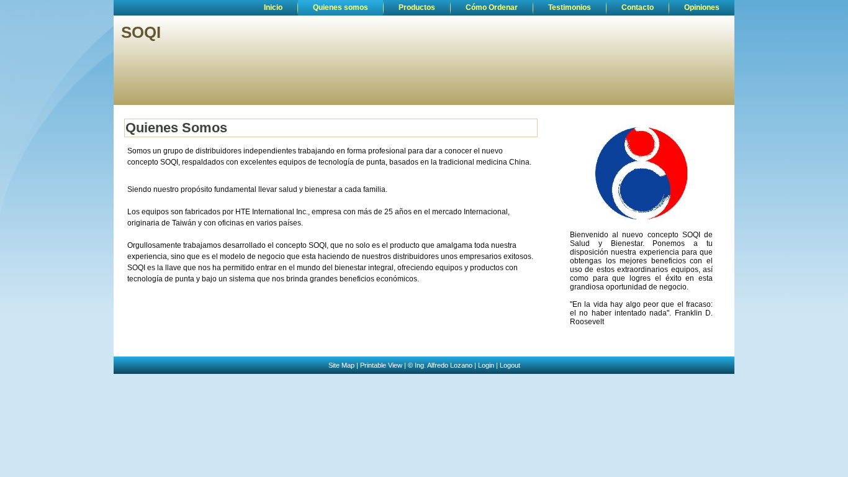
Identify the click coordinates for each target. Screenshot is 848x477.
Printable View (381, 365)
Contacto (637, 7)
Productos (417, 7)
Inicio (273, 7)
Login (486, 365)
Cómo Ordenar (492, 7)
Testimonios (569, 7)
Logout (510, 365)
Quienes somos (340, 7)
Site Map (341, 365)
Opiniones (701, 7)
